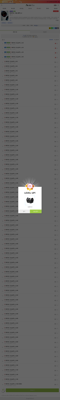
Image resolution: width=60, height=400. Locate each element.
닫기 (24, 211)
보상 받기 (35, 211)
